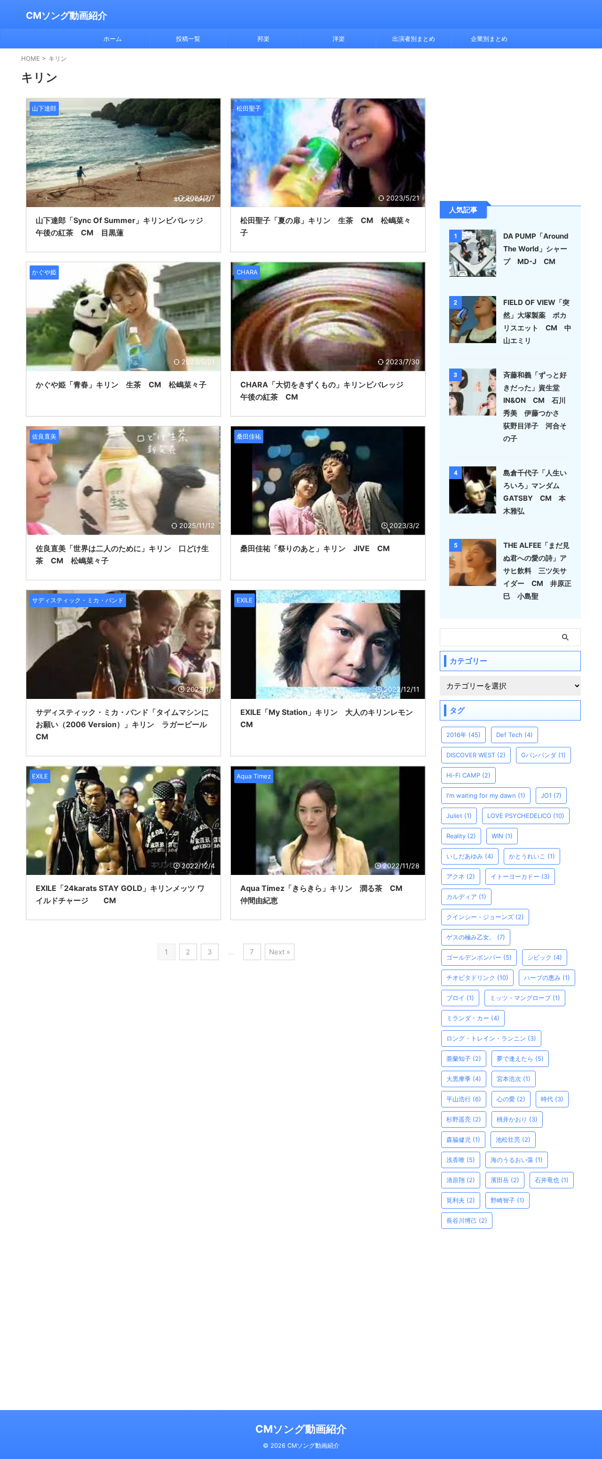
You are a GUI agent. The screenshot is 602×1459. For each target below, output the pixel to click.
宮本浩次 (514, 1078)
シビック (544, 957)
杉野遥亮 (463, 1119)
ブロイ (460, 998)
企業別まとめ (489, 38)
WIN (502, 836)
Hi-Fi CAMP (468, 775)
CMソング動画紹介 (66, 15)
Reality (461, 836)
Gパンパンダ (543, 755)
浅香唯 (460, 1159)
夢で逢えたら (520, 1058)
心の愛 (511, 1099)
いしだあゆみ (469, 856)
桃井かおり (517, 1119)
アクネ (460, 876)
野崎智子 (507, 1200)
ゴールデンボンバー (479, 957)
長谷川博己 (466, 1220)
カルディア (466, 896)
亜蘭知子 (463, 1058)
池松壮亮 (513, 1139)
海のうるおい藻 (517, 1159)
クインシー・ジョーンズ (485, 917)
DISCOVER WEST (476, 755)
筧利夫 (460, 1200)
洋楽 (339, 38)
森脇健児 (463, 1139)
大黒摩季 (463, 1078)
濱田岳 (505, 1180)
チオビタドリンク (477, 977)
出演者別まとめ (413, 38)
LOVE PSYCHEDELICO (525, 815)
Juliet (459, 815)
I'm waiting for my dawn (485, 795)
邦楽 (263, 38)
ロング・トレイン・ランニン (491, 1038)
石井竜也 (552, 1180)
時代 (552, 1099)
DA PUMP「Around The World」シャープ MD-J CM (536, 249)
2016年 (463, 734)
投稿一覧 (188, 38)
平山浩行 (463, 1099)
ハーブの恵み (547, 977)
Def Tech (514, 734)
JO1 (551, 795)
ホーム (112, 38)
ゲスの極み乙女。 (475, 937)
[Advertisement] (510, 123)
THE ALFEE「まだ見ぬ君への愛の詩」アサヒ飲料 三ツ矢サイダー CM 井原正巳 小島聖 (537, 571)
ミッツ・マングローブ (525, 998)
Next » (279, 951)
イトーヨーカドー (520, 876)
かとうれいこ (532, 856)
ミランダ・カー (472, 1018)
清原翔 (460, 1180)
